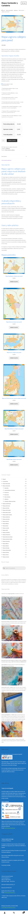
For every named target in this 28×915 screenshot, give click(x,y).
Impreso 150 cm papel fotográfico (12, 106)
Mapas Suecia (6, 554)
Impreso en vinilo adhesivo (10, 93)
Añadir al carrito (12, 140)
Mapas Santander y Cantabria (9, 4)
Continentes (5, 481)
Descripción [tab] (4, 156)
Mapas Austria (6, 521)
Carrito (21, 912)
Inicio (4, 10)
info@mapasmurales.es (9, 828)
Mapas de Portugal (7, 510)
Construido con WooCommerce (8, 907)
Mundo (4, 479)
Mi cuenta (4, 913)
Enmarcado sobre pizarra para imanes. (13, 102)
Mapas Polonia (6, 552)
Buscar (14, 913)
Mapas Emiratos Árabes (8, 536)
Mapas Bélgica (6, 523)
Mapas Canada (6, 528)
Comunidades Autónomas (9, 490)
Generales (6, 488)
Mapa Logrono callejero (10, 150)
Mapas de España (9, 10)
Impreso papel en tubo (8, 84)
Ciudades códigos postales (9, 501)
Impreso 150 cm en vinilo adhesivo (12, 115)
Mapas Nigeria (6, 545)
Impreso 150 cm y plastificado (11, 111)
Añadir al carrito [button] (14, 281)
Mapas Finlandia (6, 541)
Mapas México (6, 543)
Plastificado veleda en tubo (10, 88)
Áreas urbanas (7, 496)
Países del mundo (6, 483)
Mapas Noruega (6, 548)
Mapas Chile (5, 530)
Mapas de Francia (6, 505)
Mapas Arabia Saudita (7, 514)
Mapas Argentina (6, 516)
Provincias (6, 492)
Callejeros (16, 10)
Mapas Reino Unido (7, 512)
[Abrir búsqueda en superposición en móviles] (14, 568)
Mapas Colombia (6, 532)
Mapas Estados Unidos (7, 539)
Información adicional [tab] (6, 160)
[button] (25, 17)
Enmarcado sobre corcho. (10, 97)
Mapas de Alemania (7, 503)
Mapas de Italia (6, 508)
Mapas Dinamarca (6, 534)
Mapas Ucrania (6, 556)
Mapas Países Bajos (7, 550)
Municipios (6, 494)
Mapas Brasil (5, 525)
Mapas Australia (6, 519)
